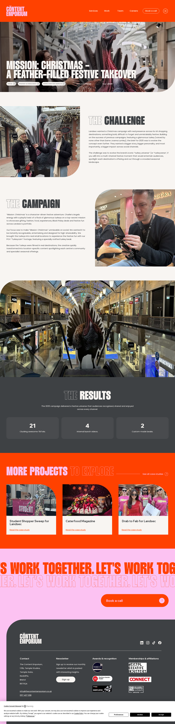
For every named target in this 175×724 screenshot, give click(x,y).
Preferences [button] (30, 716)
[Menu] (166, 11)
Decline (140, 715)
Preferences (118, 715)
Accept (161, 715)
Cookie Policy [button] (78, 713)
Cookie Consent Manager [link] (12, 706)
